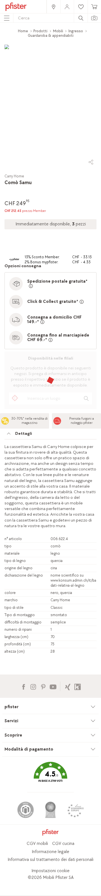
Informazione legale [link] (50, 851)
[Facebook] (23, 686)
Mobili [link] (58, 31)
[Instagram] (33, 686)
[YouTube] (53, 686)
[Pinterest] (43, 686)
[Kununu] (77, 686)
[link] (53, 6)
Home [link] (23, 31)
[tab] (50, 435)
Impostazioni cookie (50, 871)
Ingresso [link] (75, 31)
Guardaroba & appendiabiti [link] (51, 35)
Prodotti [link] (40, 31)
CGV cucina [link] (63, 843)
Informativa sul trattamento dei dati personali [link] (50, 859)
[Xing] (68, 686)
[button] (50, 776)
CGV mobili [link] (37, 843)
